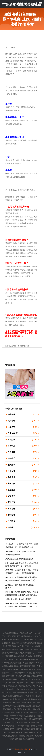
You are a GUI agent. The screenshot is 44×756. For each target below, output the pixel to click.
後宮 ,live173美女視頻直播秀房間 (24, 643)
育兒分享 (23, 502)
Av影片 (23, 527)
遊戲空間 (23, 483)
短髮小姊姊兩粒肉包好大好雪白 (18, 599)
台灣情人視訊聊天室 (34, 673)
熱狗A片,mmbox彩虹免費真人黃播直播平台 (18, 653)
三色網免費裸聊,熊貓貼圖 (31, 699)
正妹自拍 (23, 427)
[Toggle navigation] (40, 3)
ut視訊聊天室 (29, 696)
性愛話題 (23, 439)
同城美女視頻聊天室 (31, 732)
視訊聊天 (23, 521)
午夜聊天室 (23, 633)
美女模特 (23, 421)
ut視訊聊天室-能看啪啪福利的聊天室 (20, 693)
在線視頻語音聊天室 (17, 673)
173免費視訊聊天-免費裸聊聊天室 (19, 636)
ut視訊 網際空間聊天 (10, 633)
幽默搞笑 (23, 458)
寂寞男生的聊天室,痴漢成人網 (28, 722)
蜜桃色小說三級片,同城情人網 (30, 649)
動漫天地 (23, 477)
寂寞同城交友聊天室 (34, 676)
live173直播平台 (9, 729)
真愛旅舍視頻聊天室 (27, 669)
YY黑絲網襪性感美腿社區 (21, 749)
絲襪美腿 (23, 414)
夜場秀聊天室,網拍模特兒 (29, 659)
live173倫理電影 (8, 726)
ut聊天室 (19, 729)
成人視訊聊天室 (25, 679)
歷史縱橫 (23, 465)
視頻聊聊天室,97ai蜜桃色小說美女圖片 (17, 709)
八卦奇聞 (23, 452)
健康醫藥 (23, 515)
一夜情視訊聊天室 (22, 726)
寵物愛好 (23, 496)
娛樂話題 (23, 490)
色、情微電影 (15, 640)
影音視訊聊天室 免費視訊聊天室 (14, 676)
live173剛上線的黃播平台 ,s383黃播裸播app (18, 663)
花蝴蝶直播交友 (13, 669)
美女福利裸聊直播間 (10, 679)
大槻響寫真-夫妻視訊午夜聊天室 (17, 689)
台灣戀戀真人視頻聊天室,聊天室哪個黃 (17, 703)
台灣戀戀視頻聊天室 (14, 732)
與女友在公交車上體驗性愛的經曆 (19, 559)
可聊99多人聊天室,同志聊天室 (26, 712)
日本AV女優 (23, 433)
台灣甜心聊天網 (36, 726)
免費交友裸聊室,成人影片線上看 (29, 706)
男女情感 (23, 446)
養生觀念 (23, 508)
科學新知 (23, 471)
